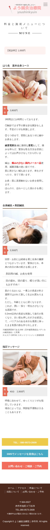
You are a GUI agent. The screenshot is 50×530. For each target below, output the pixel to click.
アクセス (22, 488)
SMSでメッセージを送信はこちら (25, 454)
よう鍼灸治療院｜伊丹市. (27, 521)
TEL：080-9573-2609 (25, 442)
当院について (12, 492)
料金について (35, 488)
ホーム (11, 488)
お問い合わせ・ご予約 (33, 492)
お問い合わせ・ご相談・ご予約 (25, 466)
